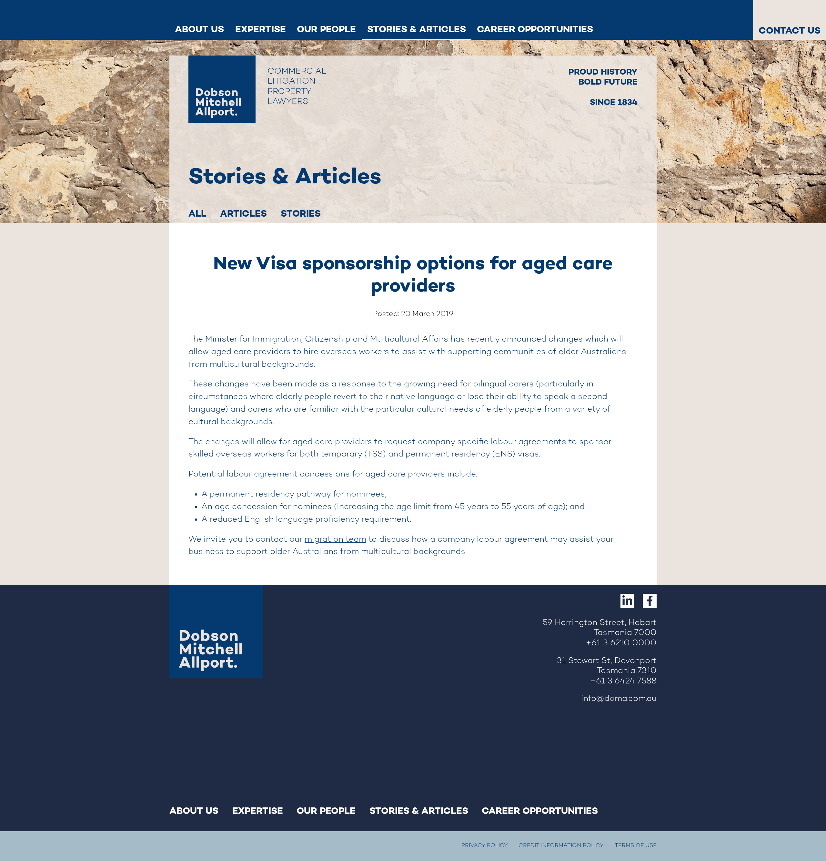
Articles (243, 213)
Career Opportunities (535, 29)
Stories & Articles (416, 29)
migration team (335, 539)
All (197, 213)
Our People (326, 29)
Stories (301, 213)
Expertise (260, 29)
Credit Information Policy (561, 846)
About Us (199, 29)
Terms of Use (636, 846)
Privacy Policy (484, 846)
